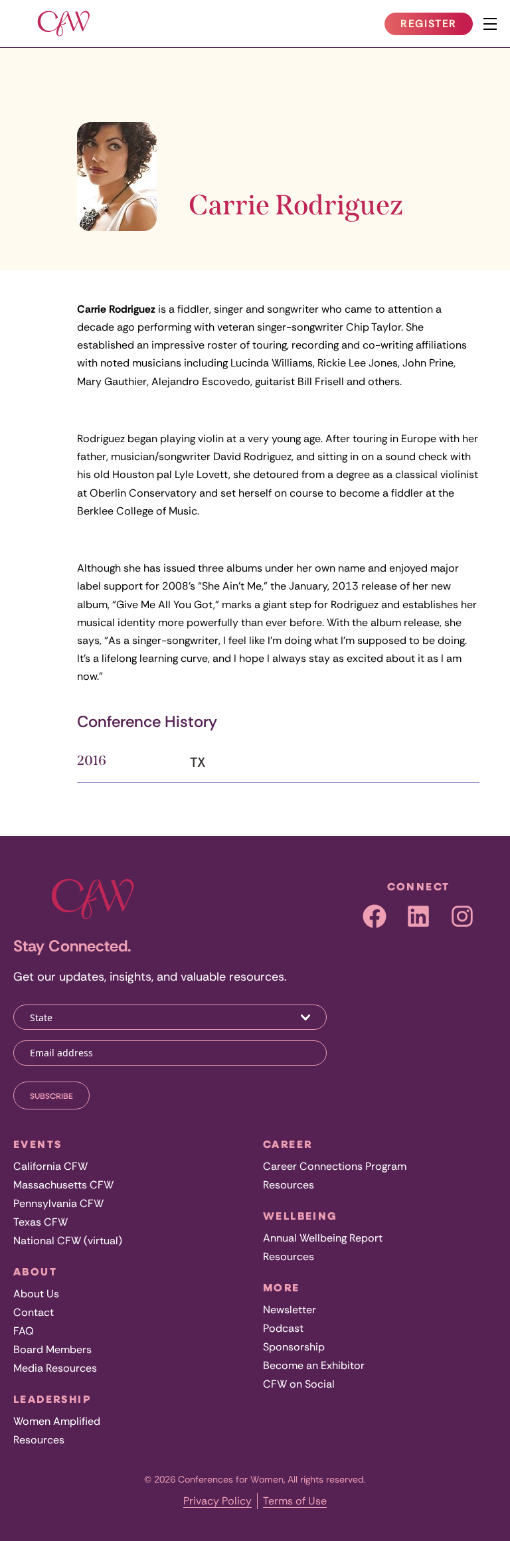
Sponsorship (294, 1347)
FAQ (23, 1331)
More (281, 1287)
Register (436, 26)
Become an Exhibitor (314, 1365)
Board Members (52, 1349)
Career (287, 1144)
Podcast (283, 1328)
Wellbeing (300, 1215)
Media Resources (55, 1368)
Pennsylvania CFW (58, 1203)
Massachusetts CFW (63, 1185)
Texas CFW (40, 1222)
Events (37, 1144)
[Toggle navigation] (490, 24)
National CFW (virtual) (67, 1241)
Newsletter (289, 1310)
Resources (38, 1440)
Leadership (52, 1399)
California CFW (50, 1166)
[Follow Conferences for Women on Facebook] (374, 916)
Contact (33, 1312)
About (35, 1271)
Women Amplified (56, 1421)
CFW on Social (299, 1384)
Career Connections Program (334, 1166)
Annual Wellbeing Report (322, 1238)
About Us (36, 1294)
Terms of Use (295, 1501)
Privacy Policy (217, 1501)
